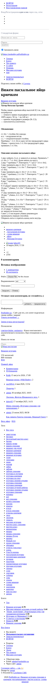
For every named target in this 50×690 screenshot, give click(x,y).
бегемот (9, 437)
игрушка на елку (13, 478)
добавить (28, 304)
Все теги (10, 430)
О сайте (9, 65)
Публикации (11, 371)
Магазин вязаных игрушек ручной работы (24, 609)
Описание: (5, 286)
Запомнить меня (11, 50)
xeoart (12, 670)
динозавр (10, 460)
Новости (10, 621)
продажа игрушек (14, 566)
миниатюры (11, 529)
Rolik (8, 375)
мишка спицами (13, 534)
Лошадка (10, 388)
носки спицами (13, 543)
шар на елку (11, 591)
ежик (8, 462)
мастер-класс (11, 527)
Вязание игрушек (8, 101)
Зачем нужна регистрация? (12, 322)
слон (8, 571)
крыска (9, 506)
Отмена (15, 291)
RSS (3, 360)
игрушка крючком (14, 476)
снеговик (10, 573)
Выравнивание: (8, 281)
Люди (8, 650)
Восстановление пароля (16, 8)
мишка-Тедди (12, 536)
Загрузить (6, 291)
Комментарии (12, 369)
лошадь (9, 520)
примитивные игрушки (16, 564)
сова (8, 578)
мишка (9, 531)
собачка (9, 575)
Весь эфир (5, 421)
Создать (26, 83)
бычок (9, 441)
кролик (9, 504)
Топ (7, 603)
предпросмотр (39, 304)
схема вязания (13, 234)
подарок (9, 559)
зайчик (9, 469)
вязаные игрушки (14, 455)
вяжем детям (11, 444)
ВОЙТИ (9, 3)
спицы (9, 580)
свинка (9, 568)
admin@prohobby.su (20, 661)
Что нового (11, 63)
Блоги (8, 61)
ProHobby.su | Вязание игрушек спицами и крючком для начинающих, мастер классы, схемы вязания (25, 679)
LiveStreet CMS (20, 673)
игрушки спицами (14, 492)
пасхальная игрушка (16, 232)
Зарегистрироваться (15, 77)
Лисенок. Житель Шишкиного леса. (22, 397)
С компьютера (12, 270)
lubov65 (17, 243)
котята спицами (13, 501)
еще (7, 72)
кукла (8, 508)
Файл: (3, 276)
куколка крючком (13, 513)
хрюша (9, 585)
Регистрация (11, 5)
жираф (9, 464)
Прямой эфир (7, 364)
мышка (9, 538)
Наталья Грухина (14, 239)
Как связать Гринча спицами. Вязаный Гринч (26, 417)
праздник (10, 561)
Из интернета (12, 272)
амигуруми (11, 434)
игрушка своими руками (17, 481)
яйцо (9, 236)
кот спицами (11, 499)
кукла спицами (12, 511)
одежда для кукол (13, 548)
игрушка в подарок (14, 474)
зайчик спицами (13, 471)
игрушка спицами (14, 483)
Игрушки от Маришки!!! (17, 616)
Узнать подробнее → (10, 317)
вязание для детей (14, 448)
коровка (9, 494)
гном (8, 457)
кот (7, 497)
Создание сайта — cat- (12, 668)
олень (8, 550)
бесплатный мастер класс (17, 439)
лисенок (9, 518)
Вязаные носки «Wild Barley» (19, 380)
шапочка (10, 589)
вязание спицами (13, 453)
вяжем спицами (13, 446)
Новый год (11, 541)
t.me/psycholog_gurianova (11, 330)
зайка (8, 467)
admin (8, 393)
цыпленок (10, 587)
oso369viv (10, 384)
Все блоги (5, 627)
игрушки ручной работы (17, 487)
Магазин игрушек (14, 70)
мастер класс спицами (16, 524)
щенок (9, 594)
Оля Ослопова (12, 552)
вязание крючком (13, 229)
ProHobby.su (6, 313)
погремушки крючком (15, 557)
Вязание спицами (14, 623)
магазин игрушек (13, 522)
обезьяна (10, 545)
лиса (8, 515)
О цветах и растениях (15, 618)
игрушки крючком (14, 485)
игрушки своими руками (17, 490)
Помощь (9, 68)
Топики (9, 59)
